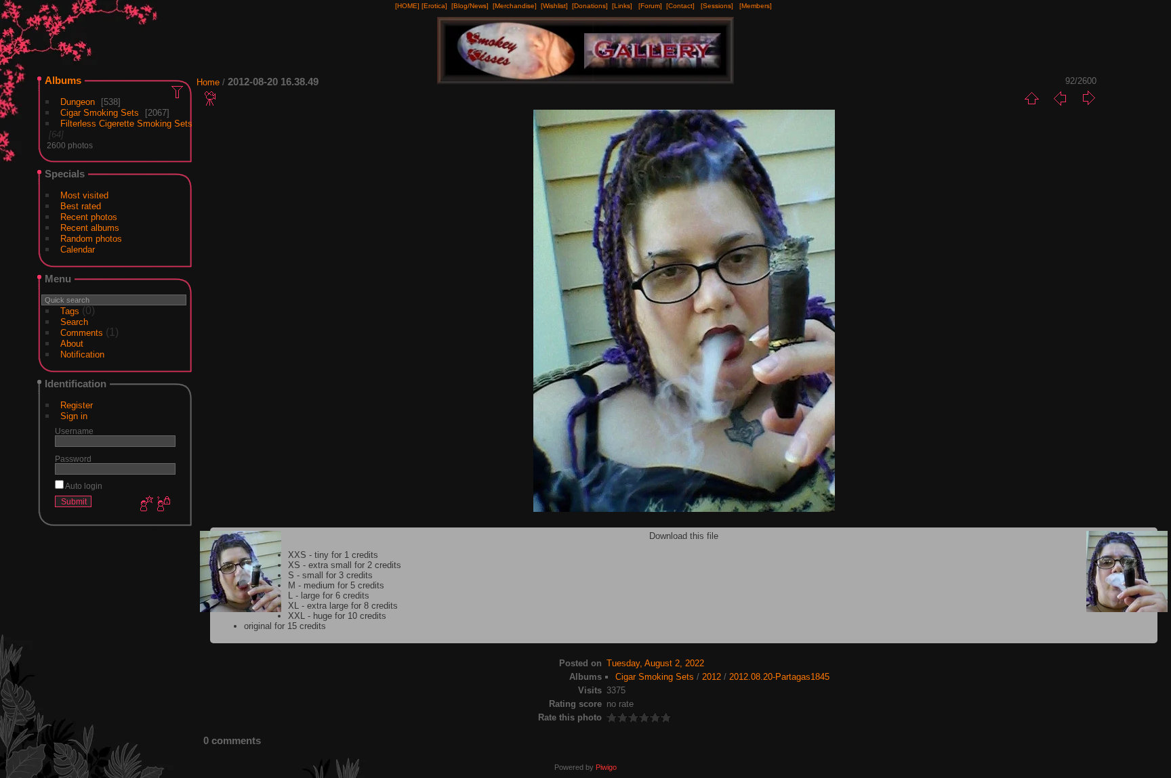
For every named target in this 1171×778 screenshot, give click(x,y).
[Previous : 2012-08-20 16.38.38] (1060, 98)
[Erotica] (434, 5)
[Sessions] (717, 5)
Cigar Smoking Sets (99, 113)
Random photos (91, 239)
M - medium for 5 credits (336, 585)
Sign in (73, 416)
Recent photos (88, 217)
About (71, 344)
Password (73, 458)
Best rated (80, 206)
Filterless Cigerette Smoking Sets (126, 123)
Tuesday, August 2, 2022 (655, 663)
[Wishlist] (554, 5)
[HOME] (407, 5)
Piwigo (606, 767)
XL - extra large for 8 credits (343, 606)
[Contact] (680, 5)
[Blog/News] (470, 5)
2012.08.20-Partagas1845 (779, 677)
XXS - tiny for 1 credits (333, 555)
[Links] (622, 5)
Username (74, 431)
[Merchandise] (515, 5)
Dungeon (77, 102)
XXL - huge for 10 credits (337, 616)
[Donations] (590, 5)
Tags (69, 311)
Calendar (77, 249)
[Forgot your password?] (162, 504)
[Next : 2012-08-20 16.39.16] (1088, 98)
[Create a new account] (145, 504)
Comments (81, 333)
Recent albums (89, 228)
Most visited (84, 195)
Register (76, 405)
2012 (711, 677)
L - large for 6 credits (328, 595)
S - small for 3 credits (330, 575)
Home (208, 82)
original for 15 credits (285, 626)
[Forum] (650, 5)
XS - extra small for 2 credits (344, 565)
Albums (63, 80)
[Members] (755, 5)
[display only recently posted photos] (178, 91)
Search (74, 322)
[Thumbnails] (1031, 98)
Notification (82, 354)
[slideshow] (211, 98)
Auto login (83, 485)
